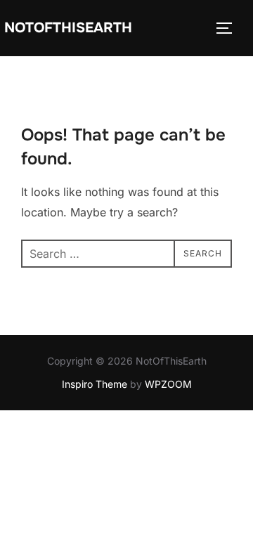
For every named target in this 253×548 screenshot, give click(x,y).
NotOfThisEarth (68, 28)
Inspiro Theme (94, 384)
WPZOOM (168, 384)
